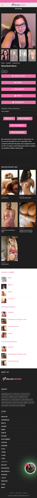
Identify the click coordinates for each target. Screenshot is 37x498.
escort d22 (5, 405)
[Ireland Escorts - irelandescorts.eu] (18, 5)
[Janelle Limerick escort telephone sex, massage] (27, 214)
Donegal (4, 474)
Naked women (23, 118)
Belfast (4, 465)
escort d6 (31, 402)
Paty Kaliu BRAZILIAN (25, 197)
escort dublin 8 (20, 405)
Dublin (3, 433)
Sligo (3, 449)
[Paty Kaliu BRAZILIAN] (27, 182)
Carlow (4, 442)
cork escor (17, 394)
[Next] (35, 56)
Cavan (3, 452)
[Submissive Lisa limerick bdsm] (9, 214)
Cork (3, 458)
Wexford (4, 481)
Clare (3, 455)
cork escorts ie (25, 394)
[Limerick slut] (9, 182)
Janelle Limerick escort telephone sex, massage (26, 230)
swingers (6, 111)
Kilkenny (4, 445)
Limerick (8, 63)
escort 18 (15, 402)
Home (3, 63)
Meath (3, 423)
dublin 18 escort (23, 396)
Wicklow (4, 416)
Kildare (4, 436)
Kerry (3, 429)
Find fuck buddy (17, 125)
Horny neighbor (17, 132)
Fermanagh (5, 420)
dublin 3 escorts (13, 396)
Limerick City (16, 63)
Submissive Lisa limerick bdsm (8, 230)
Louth (3, 478)
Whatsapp (18, 89)
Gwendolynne (5, 264)
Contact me (18, 76)
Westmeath (5, 471)
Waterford (5, 468)
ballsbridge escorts (7, 394)
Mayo (3, 487)
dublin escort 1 (6, 399)
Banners (24, 493)
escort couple (23, 402)
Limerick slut (4, 197)
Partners (19, 493)
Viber (18, 82)
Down (3, 484)
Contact (12, 493)
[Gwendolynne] (9, 248)
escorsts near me (6, 402)
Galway (4, 426)
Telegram (18, 102)
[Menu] (2, 5)
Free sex (8, 118)
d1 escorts (5, 396)
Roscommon (5, 439)
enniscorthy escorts (27, 399)
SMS (18, 96)
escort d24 (12, 405)
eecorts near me (15, 399)
